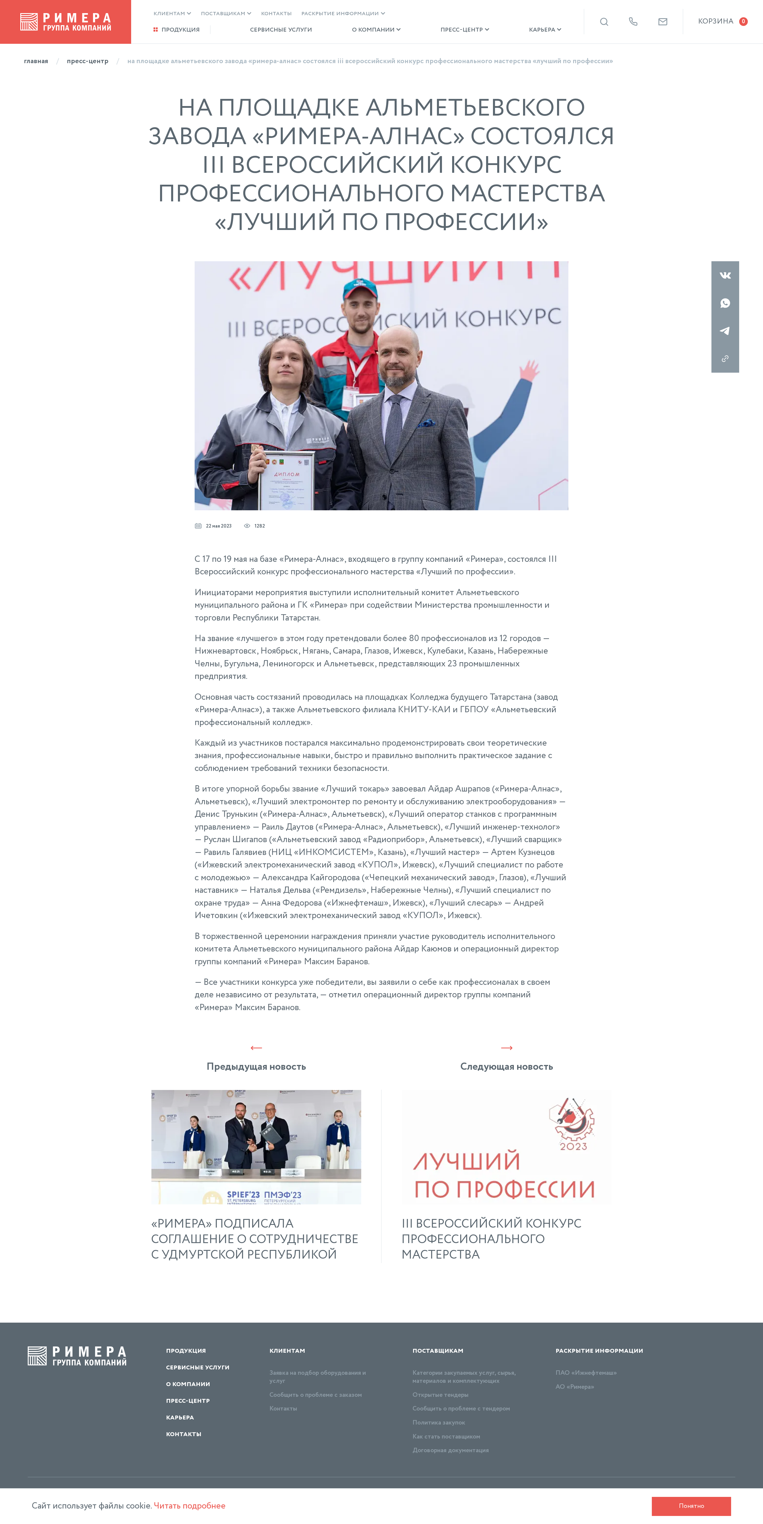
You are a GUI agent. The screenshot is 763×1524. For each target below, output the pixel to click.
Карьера (542, 29)
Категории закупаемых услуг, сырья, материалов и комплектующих (464, 1377)
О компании (373, 29)
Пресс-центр (462, 29)
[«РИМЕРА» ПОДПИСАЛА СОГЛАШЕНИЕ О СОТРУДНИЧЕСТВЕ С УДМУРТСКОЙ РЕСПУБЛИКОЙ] (256, 1147)
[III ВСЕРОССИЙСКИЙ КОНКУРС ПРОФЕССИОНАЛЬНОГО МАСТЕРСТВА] (506, 1147)
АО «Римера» (575, 1387)
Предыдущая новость (256, 1066)
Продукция (181, 29)
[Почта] (663, 22)
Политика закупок (438, 1422)
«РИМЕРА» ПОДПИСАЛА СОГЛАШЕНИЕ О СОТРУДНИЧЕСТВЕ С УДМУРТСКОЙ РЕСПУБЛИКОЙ (255, 1240)
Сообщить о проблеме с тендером (461, 1408)
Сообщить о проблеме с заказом (315, 1395)
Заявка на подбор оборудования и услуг (317, 1377)
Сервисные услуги (281, 29)
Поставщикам (223, 14)
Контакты (276, 14)
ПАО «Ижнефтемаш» (586, 1373)
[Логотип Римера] (65, 22)
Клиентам (169, 14)
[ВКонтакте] (725, 275)
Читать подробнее (190, 1506)
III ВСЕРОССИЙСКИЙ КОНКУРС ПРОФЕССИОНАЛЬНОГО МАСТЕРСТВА (491, 1240)
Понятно (691, 1506)
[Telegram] (725, 331)
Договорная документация (450, 1450)
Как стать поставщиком (446, 1436)
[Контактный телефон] (633, 22)
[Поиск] (604, 22)
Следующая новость (506, 1066)
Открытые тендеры (440, 1395)
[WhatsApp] (725, 303)
